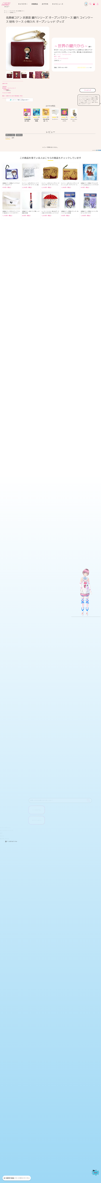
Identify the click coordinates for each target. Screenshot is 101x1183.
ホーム (5, 11)
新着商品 (35, 4)
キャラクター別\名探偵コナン (17, 11)
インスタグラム (36, 810)
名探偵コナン (13, 12)
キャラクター (23, 4)
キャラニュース (57, 4)
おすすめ (45, 4)
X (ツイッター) (36, 820)
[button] (26, 114)
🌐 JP (86, 4)
